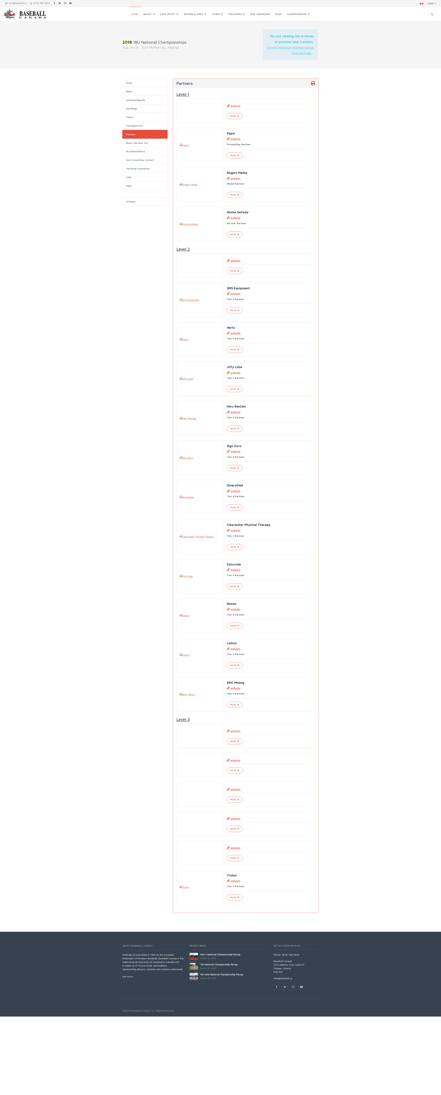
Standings (131, 108)
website (235, 105)
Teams (130, 117)
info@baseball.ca (17, 3)
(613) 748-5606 (41, 3)
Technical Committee (138, 168)
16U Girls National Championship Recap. (222, 974)
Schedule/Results (135, 100)
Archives (130, 201)
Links (128, 177)
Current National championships (290, 47)
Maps (129, 185)
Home (129, 82)
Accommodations (135, 151)
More (233, 116)
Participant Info (134, 125)
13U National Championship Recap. (219, 964)
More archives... (302, 53)
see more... (128, 976)
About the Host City (137, 142)
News (129, 91)
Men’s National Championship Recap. (220, 954)
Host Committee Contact (140, 159)
